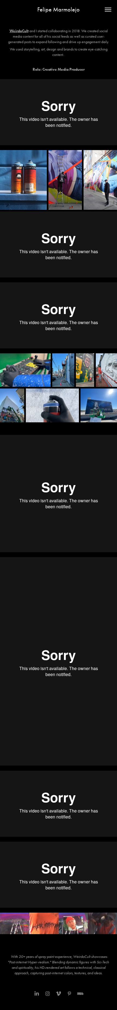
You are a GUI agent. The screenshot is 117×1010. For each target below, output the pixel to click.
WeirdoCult (19, 31)
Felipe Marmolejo (58, 9)
